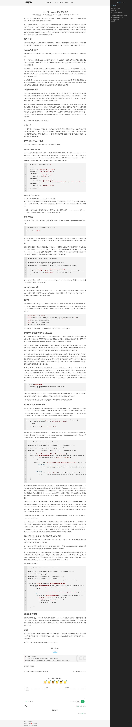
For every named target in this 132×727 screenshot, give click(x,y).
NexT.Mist (31, 725)
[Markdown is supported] (26, 701)
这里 (79, 80)
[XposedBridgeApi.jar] (85, 195)
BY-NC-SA (54, 660)
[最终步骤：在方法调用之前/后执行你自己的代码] (85, 536)
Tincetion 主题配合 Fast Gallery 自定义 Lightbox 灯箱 (36, 671)
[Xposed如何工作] (85, 50)
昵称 (27, 687)
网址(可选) (67, 687)
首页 (48, 2)
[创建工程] (85, 125)
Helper (41, 485)
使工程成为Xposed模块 (41, 32)
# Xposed (32, 666)
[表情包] (30, 701)
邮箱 (47, 687)
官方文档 (45, 131)
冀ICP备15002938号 (28, 721)
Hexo (26, 725)
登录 (78, 701)
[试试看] (85, 300)
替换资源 (58, 400)
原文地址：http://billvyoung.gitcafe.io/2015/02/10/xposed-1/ (41, 642)
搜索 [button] (72, 2)
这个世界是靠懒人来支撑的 (79, 671)
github (34, 43)
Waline (82, 713)
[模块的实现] (85, 217)
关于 (52, 2)
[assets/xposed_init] (85, 287)
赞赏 (55, 651)
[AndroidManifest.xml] (85, 149)
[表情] (28, 701)
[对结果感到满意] (85, 614)
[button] (121, 23)
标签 (57, 2)
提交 (82, 701)
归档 (67, 2)
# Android (26, 666)
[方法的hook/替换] (85, 89)
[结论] (85, 630)
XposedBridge (29, 82)
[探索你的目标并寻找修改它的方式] (85, 333)
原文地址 (26, 18)
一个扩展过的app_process (64, 69)
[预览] (32, 701)
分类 (62, 2)
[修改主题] (85, 39)
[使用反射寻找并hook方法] (85, 404)
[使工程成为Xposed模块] (85, 141)
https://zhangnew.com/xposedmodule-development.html (44, 658)
